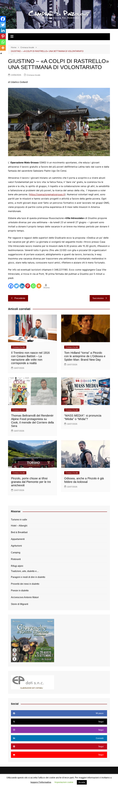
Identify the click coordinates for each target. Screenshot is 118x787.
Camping (15, 552)
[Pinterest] (27, 285)
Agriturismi (16, 546)
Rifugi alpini (17, 566)
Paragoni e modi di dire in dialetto (28, 577)
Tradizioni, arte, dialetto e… (25, 571)
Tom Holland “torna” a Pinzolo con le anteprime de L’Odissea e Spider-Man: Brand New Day (84, 356)
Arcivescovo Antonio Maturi (25, 597)
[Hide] (1, 53)
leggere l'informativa (41, 782)
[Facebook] (10, 285)
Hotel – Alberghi (19, 525)
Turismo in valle (19, 519)
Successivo (98, 298)
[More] (38, 285)
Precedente (19, 298)
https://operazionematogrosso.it (47, 194)
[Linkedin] (22, 285)
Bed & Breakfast (19, 532)
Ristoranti (16, 559)
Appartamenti (18, 539)
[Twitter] (16, 285)
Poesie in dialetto (20, 590)
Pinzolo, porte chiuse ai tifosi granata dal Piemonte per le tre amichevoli (31, 482)
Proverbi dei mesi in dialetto (25, 584)
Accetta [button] (82, 782)
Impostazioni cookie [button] (64, 782)
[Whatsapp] (33, 285)
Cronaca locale (33, 75)
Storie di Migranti (19, 604)
